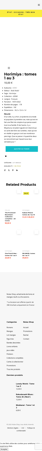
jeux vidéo (10, 350)
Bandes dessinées (13, 343)
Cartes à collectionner (15, 362)
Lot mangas (17, 162)
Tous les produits (13, 369)
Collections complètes (15, 358)
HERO (14, 88)
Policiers (10, 354)
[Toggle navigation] (33, 5)
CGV (22, 428)
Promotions (11, 365)
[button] (19, 191)
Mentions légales (12, 428)
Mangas (10, 331)
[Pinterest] (13, 170)
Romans (10, 327)
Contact (26, 339)
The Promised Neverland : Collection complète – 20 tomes (10, 216)
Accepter (4, 449)
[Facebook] (5, 170)
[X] (9, 170)
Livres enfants (12, 346)
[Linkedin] (17, 170)
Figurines (10, 339)
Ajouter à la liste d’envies (6, 156)
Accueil (25, 327)
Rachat (25, 335)
